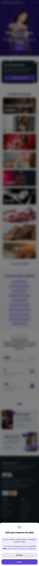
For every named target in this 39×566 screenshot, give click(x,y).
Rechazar (19, 555)
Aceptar (19, 562)
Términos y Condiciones (27, 548)
